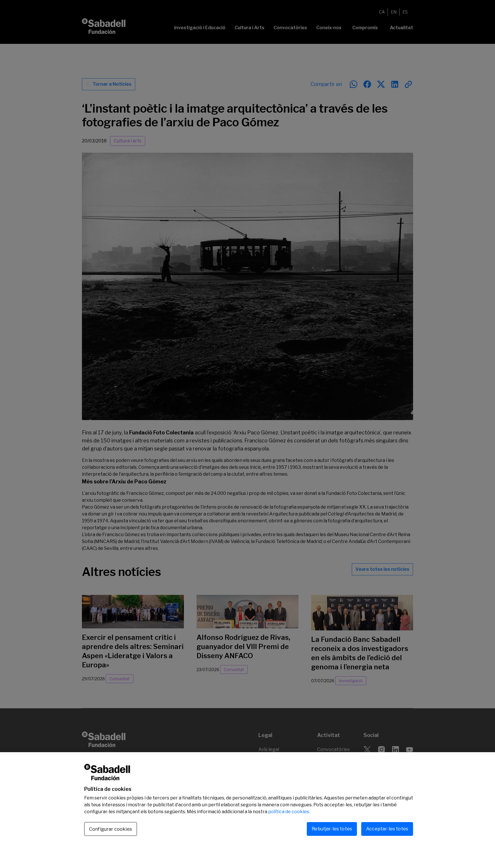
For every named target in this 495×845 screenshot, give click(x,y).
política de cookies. (289, 811)
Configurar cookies (110, 829)
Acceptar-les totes (387, 829)
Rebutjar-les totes (332, 829)
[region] (247, 798)
